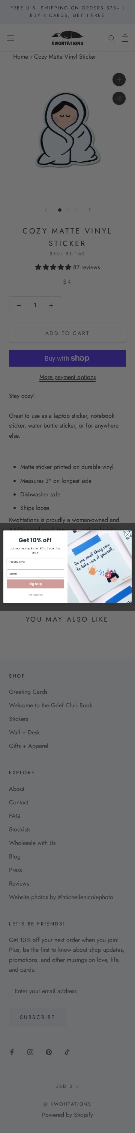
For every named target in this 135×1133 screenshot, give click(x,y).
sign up (35, 583)
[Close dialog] (127, 534)
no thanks (35, 594)
